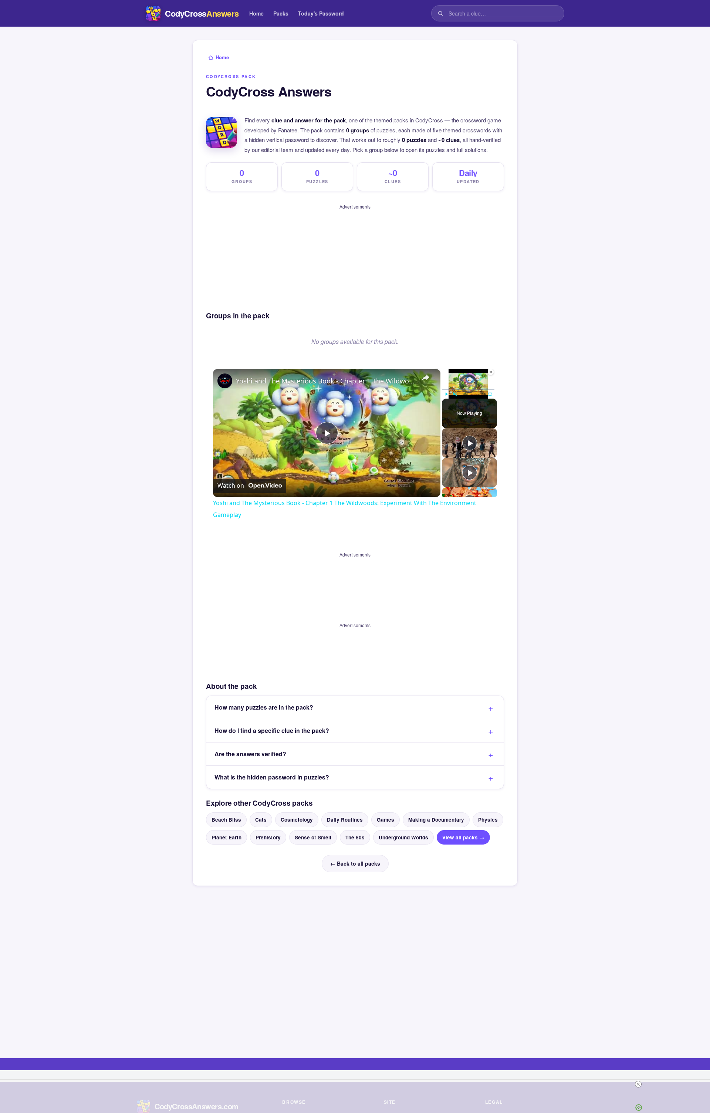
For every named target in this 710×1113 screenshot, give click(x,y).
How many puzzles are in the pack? (263, 707)
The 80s (355, 837)
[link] (224, 380)
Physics (488, 819)
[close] (638, 1084)
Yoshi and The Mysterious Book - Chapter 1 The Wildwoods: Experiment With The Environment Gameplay (325, 380)
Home (256, 13)
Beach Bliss (226, 819)
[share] (425, 378)
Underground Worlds (403, 837)
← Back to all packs (355, 863)
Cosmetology (297, 819)
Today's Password (321, 13)
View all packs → (463, 837)
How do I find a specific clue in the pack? (271, 730)
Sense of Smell (313, 837)
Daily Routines (345, 819)
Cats (261, 819)
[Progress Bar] (468, 389)
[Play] (446, 394)
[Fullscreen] (490, 394)
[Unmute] (455, 394)
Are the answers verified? (250, 754)
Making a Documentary (436, 819)
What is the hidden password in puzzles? (271, 777)
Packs (280, 13)
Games (385, 819)
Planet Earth (226, 837)
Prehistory (268, 837)
